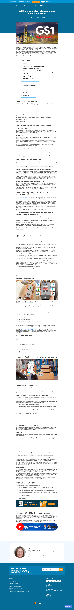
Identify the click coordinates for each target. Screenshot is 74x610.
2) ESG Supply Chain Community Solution (31, 75)
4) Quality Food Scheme (28, 78)
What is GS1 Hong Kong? (25, 60)
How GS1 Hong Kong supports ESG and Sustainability (31, 70)
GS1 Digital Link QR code (28, 451)
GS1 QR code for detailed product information (29, 329)
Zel (31, 17)
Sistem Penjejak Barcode (14, 581)
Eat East (24, 89)
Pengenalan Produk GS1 (13, 583)
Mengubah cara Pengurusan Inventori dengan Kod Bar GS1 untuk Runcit (23, 593)
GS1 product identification (52, 419)
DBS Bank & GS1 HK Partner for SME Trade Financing (33, 66)
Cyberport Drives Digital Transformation (31, 68)
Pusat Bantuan (49, 585)
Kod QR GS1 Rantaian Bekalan (15, 586)
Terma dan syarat (49, 589)
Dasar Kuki (48, 592)
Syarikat (48, 594)
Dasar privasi (48, 591)
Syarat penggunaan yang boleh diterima (54, 590)
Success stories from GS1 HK (26, 88)
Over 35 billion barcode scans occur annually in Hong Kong (28, 381)
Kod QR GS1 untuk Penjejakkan (15, 585)
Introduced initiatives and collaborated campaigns (31, 61)
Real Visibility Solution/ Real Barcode (30, 64)
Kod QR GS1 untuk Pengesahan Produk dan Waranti (19, 591)
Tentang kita (48, 595)
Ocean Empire (26, 92)
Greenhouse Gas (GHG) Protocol (24, 238)
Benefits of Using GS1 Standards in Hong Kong (30, 81)
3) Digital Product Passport (28, 76)
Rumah (17, 5)
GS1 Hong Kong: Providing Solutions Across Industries (34, 5)
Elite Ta (24, 91)
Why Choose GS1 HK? (25, 95)
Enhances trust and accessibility (29, 85)
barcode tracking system (30, 391)
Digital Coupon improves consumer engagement (33, 83)
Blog (21, 5)
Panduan (48, 584)
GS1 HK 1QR (25, 63)
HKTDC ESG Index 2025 (22, 197)
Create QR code (36, 1)
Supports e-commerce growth (29, 82)
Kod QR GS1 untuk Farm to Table (15, 588)
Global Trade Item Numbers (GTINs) (35, 388)
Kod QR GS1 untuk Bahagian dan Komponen (17, 589)
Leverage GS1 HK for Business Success (28, 97)
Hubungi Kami (48, 596)
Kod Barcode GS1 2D (13, 580)
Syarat (47, 588)
